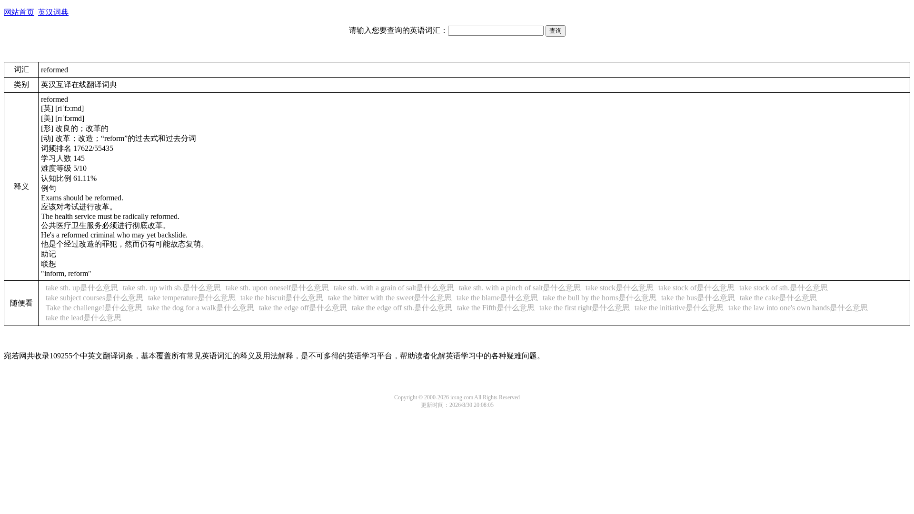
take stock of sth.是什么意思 (783, 288)
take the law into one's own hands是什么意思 (798, 308)
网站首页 (19, 12)
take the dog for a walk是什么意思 (200, 308)
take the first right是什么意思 (584, 308)
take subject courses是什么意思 (94, 298)
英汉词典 (53, 12)
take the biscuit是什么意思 (281, 298)
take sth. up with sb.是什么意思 (172, 288)
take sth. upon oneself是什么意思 (277, 288)
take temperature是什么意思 (192, 298)
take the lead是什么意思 (83, 318)
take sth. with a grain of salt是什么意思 (394, 288)
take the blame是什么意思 (497, 298)
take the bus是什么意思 (698, 298)
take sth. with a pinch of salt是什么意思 (520, 288)
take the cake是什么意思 (778, 298)
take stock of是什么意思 (696, 288)
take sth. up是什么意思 (82, 288)
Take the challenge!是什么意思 (94, 308)
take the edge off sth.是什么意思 (402, 308)
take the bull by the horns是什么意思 (599, 298)
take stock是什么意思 (620, 288)
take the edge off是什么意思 (303, 308)
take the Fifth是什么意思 (496, 308)
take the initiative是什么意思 (679, 308)
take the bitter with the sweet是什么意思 (390, 298)
